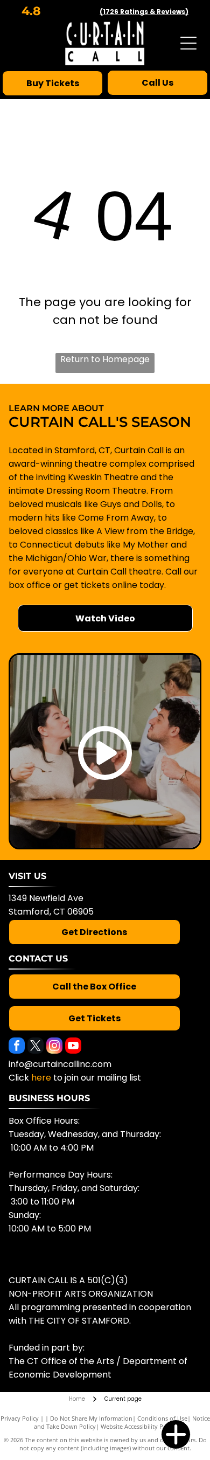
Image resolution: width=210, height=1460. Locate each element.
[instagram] (54, 1046)
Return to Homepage (105, 359)
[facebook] (17, 1046)
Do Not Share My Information (91, 1418)
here (41, 1077)
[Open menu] (188, 43)
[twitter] (35, 1046)
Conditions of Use (162, 1418)
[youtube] (73, 1046)
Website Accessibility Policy (138, 1426)
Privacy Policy (20, 1418)
